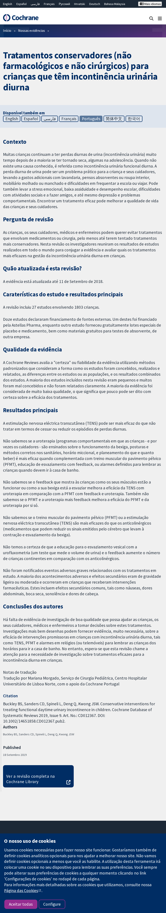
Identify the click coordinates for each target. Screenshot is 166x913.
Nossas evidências (31, 30)
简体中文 (114, 118)
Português (91, 118)
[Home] (20, 17)
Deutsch (94, 4)
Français (49, 4)
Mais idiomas (152, 4)
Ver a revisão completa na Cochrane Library (30, 779)
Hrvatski (79, 4)
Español (21, 4)
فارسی (35, 4)
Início (7, 30)
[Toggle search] (151, 18)
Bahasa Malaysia (114, 4)
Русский (64, 4)
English (7, 4)
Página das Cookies (21, 890)
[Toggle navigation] (160, 18)
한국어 (134, 118)
